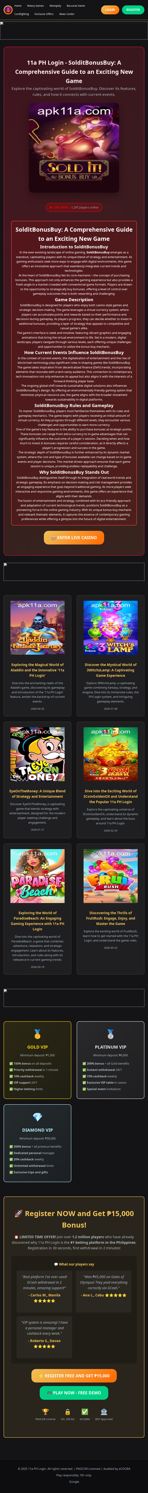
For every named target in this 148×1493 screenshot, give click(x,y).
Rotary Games (35, 5)
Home (17, 5)
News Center (67, 14)
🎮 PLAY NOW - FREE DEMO (74, 1393)
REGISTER (133, 10)
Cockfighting (21, 14)
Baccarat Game (76, 5)
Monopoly (55, 5)
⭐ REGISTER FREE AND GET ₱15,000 (74, 1376)
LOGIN (110, 10)
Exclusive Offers (44, 14)
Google (74, 1482)
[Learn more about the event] (74, 31)
